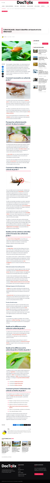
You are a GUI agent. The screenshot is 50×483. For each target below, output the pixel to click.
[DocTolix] (25, 2)
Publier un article (38, 474)
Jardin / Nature (12, 8)
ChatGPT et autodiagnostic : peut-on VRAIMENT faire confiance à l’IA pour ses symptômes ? (43, 72)
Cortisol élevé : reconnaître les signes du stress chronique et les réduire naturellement (43, 80)
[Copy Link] (3, 76)
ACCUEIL (3, 6)
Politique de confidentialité (22, 474)
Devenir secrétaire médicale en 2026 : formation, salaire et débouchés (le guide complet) (42, 88)
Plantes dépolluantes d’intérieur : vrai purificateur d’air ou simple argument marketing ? (6, 450)
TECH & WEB (16, 6)
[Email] (3, 74)
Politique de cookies (21, 475)
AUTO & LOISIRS (37, 6)
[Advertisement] (25, 20)
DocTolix (8, 8)
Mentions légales (20, 472)
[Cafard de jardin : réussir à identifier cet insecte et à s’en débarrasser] (16, 61)
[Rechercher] (48, 6)
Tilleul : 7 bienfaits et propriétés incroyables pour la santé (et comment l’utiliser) (42, 65)
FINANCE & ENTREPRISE (9, 6)
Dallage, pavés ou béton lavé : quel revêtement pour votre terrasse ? (25, 449)
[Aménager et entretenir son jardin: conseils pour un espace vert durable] (16, 443)
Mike (8, 429)
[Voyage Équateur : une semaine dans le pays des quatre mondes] (35, 58)
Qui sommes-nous (21, 469)
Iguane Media (20, 481)
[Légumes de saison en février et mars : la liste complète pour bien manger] (35, 51)
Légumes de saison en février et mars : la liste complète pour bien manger (42, 51)
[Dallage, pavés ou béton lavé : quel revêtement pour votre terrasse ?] (26, 443)
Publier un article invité (43, 2)
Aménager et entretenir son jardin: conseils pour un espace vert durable (16, 449)
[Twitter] (3, 69)
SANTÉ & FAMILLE (23, 6)
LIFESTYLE (42, 6)
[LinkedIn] (3, 72)
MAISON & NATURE (30, 6)
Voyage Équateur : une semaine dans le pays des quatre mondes (43, 58)
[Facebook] (3, 67)
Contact (19, 471)
